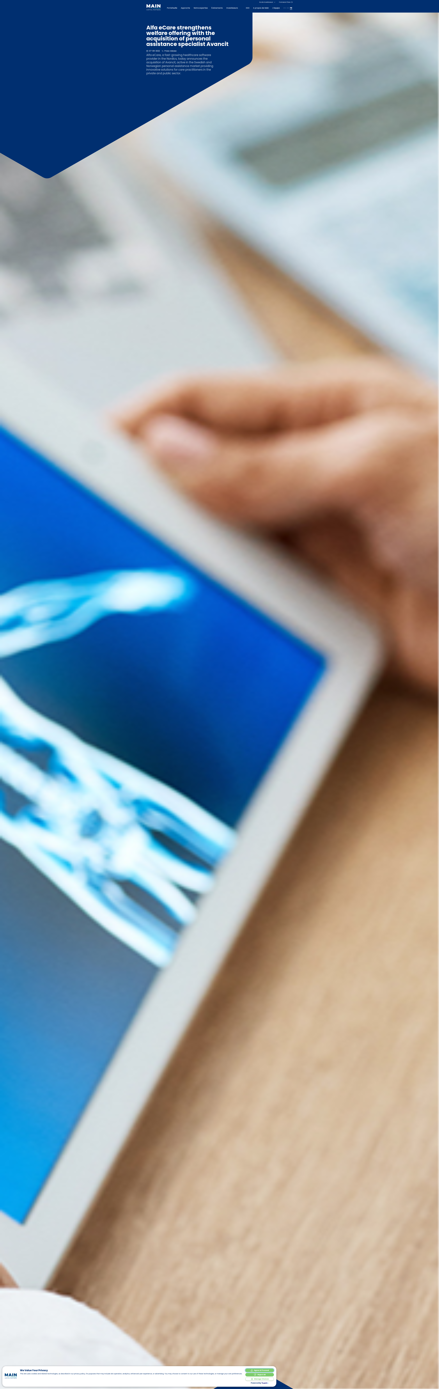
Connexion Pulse (284, 2)
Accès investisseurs (266, 2)
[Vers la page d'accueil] (153, 7)
